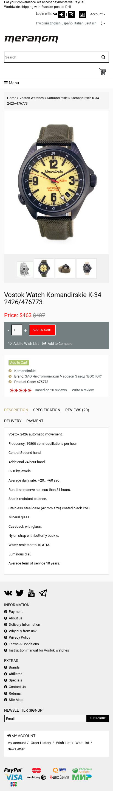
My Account (16, 743)
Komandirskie (57, 98)
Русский (42, 23)
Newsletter (15, 749)
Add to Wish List (26, 344)
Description (16, 410)
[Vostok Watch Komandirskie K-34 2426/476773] (44, 268)
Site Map (15, 700)
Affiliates (15, 674)
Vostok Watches (31, 98)
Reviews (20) (77, 410)
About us (15, 618)
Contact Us (17, 687)
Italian (79, 23)
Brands (14, 667)
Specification (46, 410)
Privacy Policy (19, 637)
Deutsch (90, 23)
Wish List (63, 743)
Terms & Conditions (24, 644)
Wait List (82, 743)
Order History (41, 743)
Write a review (83, 390)
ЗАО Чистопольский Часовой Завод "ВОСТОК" (63, 376)
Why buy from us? (22, 631)
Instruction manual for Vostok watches (39, 650)
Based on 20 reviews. (51, 390)
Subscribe (98, 718)
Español (67, 23)
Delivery (12, 421)
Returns (15, 693)
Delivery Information (24, 624)
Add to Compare (60, 344)
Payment (34, 421)
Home (11, 98)
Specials (15, 680)
